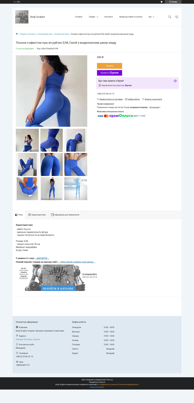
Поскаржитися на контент (107, 384)
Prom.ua (110, 380)
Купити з (105, 73)
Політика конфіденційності (129, 384)
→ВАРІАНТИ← (42, 258)
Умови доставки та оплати (130, 17)
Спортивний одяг (44, 34)
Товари (92, 17)
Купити (109, 66)
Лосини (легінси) (61, 34)
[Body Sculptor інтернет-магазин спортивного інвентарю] (21, 16)
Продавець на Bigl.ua (97, 382)
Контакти (109, 17)
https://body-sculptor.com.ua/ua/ (77, 262)
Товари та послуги (28, 34)
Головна (78, 17)
